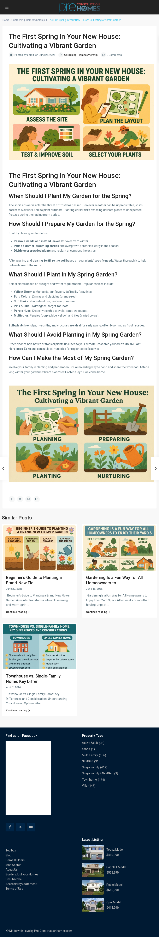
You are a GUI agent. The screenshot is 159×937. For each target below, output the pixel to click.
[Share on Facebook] (12, 499)
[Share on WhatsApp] (28, 499)
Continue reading (16, 611)
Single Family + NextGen (97, 773)
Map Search (13, 865)
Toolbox (11, 850)
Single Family (90, 767)
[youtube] (31, 827)
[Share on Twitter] (20, 499)
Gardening (19, 20)
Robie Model (114, 884)
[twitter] (20, 827)
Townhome (89, 779)
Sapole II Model (116, 867)
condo (86, 749)
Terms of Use (14, 888)
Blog (8, 855)
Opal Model (113, 902)
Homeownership (35, 20)
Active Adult (90, 742)
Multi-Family (90, 755)
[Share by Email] (37, 499)
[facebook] (10, 827)
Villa (84, 785)
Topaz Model (114, 849)
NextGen (87, 761)
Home (5, 20)
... (28, 604)
